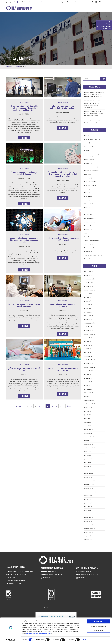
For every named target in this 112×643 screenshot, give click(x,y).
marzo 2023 (87, 389)
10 (31, 406)
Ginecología (87, 178)
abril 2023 (87, 385)
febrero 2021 (87, 473)
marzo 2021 (87, 470)
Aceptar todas (98, 621)
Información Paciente (90, 185)
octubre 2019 (87, 525)
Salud (85, 233)
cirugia (86, 150)
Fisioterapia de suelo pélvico (92, 100)
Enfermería (87, 163)
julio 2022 (86, 411)
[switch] (47, 639)
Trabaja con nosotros (80, 2)
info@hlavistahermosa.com (16, 581)
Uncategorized (88, 247)
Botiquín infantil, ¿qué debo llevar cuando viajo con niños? (62, 239)
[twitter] (92, 2)
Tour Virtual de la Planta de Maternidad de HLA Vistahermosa (24, 305)
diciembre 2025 (88, 279)
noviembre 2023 (88, 360)
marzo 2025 (87, 312)
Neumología (87, 189)
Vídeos (86, 258)
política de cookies (32, 633)
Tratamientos (88, 244)
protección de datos (45, 633)
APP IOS (18, 584)
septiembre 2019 (88, 528)
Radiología (87, 229)
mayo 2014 (87, 536)
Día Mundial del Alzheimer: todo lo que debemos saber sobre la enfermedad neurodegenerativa (62, 174)
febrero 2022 (87, 429)
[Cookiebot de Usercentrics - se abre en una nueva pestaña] (10, 640)
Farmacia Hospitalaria (90, 167)
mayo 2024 (87, 345)
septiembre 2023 (89, 367)
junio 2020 (87, 503)
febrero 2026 (87, 271)
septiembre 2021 (88, 448)
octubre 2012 (87, 539)
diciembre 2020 (88, 481)
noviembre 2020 (88, 484)
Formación (87, 174)
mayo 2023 (87, 382)
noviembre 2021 (88, 440)
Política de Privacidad (54, 607)
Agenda (69, 2)
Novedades (87, 196)
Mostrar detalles (87, 639)
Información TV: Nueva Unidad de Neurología (62, 305)
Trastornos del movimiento (91, 240)
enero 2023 (87, 396)
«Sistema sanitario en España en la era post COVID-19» (63, 369)
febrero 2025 (87, 315)
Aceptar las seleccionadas (98, 626)
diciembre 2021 (88, 437)
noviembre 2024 (88, 326)
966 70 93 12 (23, 574)
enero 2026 (87, 275)
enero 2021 (87, 477)
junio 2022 (87, 415)
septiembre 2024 (89, 334)
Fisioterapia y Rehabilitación (91, 170)
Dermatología (88, 159)
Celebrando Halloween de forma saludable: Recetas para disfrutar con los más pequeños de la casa (94, 121)
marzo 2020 (87, 514)
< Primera (17, 406)
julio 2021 (86, 455)
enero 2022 (87, 433)
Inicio (7, 67)
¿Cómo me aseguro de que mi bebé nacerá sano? (24, 369)
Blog (62, 2)
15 (39, 406)
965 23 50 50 (14, 574)
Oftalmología (88, 203)
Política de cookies (66, 607)
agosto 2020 (87, 495)
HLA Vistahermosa (89, 181)
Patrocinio (87, 207)
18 (52, 406)
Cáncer (86, 143)
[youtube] (100, 2)
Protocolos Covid (89, 222)
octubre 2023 (88, 363)
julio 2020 (86, 499)
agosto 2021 (87, 451)
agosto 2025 (87, 293)
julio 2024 (86, 341)
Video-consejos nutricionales (92, 255)
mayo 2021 (87, 462)
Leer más (24, 137)
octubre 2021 (87, 444)
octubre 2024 (88, 330)
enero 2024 (87, 356)
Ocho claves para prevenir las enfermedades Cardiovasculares (62, 107)
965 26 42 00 (29, 571)
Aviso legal (43, 607)
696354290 (11, 577)
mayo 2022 (87, 418)
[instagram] (96, 2)
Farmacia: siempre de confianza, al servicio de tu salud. (24, 173)
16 (43, 406)
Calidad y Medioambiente (91, 139)
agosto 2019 (87, 532)
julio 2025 (86, 297)
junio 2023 (87, 378)
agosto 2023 (87, 371)
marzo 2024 (87, 352)
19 (56, 406)
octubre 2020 (88, 488)
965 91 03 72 (89, 571)
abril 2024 (87, 349)
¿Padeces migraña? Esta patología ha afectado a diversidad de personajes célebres (24, 240)
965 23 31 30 (54, 571)
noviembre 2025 (88, 282)
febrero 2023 (87, 393)
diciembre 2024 (88, 323)
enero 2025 (87, 319)
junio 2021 (86, 459)
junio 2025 (87, 301)
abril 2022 (87, 422)
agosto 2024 (87, 338)
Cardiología (87, 146)
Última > (69, 406)
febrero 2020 (87, 517)
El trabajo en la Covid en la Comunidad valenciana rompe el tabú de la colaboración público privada (24, 108)
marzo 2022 (87, 426)
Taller (85, 236)
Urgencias (87, 251)
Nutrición (86, 200)
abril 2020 (87, 510)
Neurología (87, 192)
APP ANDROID (10, 584)
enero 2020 (87, 521)
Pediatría (86, 211)
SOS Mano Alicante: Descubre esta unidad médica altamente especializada (93, 105)
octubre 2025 (88, 286)
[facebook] (89, 2)
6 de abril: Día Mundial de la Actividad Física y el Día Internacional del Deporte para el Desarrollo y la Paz (94, 94)
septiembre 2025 (89, 290)
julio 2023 (86, 374)
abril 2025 (87, 308)
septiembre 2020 (89, 492)
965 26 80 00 (19, 571)
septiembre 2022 (89, 404)
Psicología (87, 225)
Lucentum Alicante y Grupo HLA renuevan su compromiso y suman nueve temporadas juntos (93, 113)
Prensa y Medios (15, 67)
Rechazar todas (98, 630)
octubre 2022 (88, 400)
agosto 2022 (87, 407)
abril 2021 (86, 466)
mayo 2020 (87, 506)
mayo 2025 (87, 304)
